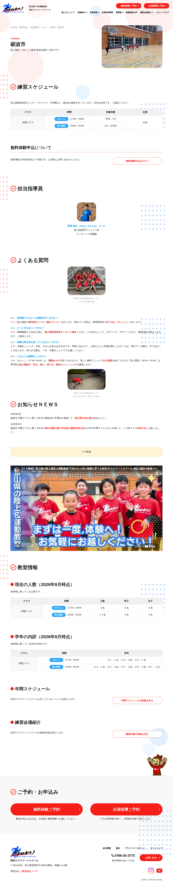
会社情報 (107, 848)
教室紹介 (81, 12)
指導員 (119, 12)
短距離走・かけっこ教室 (43, 27)
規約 (118, 848)
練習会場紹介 (146, 12)
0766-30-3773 (125, 855)
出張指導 (93, 12)
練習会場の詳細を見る (137, 734)
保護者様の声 (131, 12)
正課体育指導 (107, 12)
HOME (14, 27)
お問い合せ (151, 857)
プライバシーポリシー (135, 848)
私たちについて (68, 12)
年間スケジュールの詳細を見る (137, 700)
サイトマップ (156, 848)
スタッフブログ (162, 12)
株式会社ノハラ (30, 871)
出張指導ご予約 (157, 6)
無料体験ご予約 (129, 6)
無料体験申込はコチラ (137, 161)
